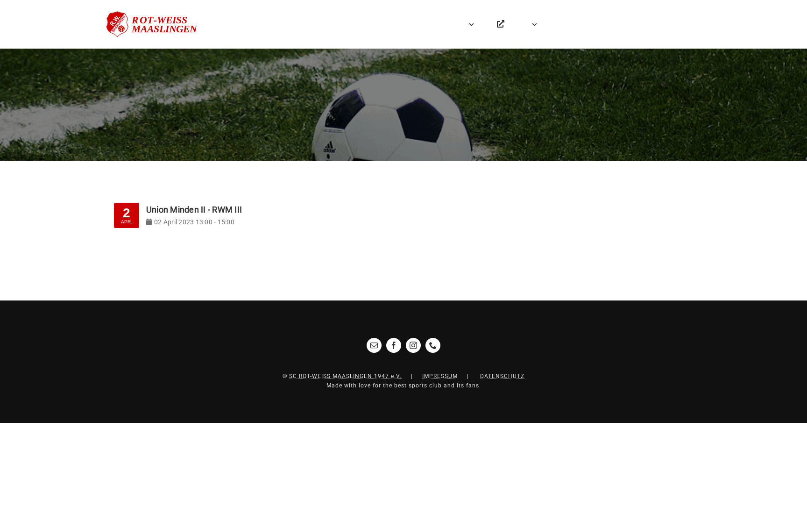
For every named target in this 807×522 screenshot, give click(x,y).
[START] (426, 24)
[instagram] (413, 345)
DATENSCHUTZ (502, 376)
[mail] (374, 345)
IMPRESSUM (440, 376)
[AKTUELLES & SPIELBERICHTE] (445, 24)
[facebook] (393, 345)
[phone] (432, 345)
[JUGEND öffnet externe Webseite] (500, 24)
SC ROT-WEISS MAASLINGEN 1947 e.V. (345, 376)
